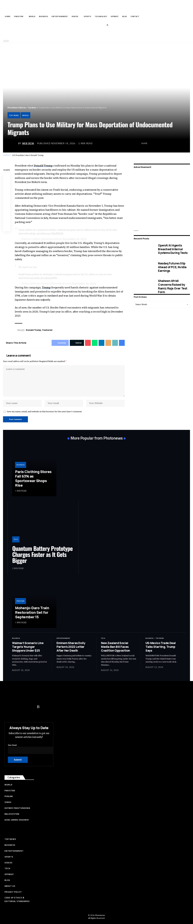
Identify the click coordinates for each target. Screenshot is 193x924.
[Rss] (107, 25)
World (25, 115)
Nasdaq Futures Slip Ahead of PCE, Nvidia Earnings (172, 267)
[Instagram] (103, 25)
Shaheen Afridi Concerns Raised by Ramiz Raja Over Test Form (172, 286)
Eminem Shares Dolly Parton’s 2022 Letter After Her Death (71, 646)
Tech (16, 539)
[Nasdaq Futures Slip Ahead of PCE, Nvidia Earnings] (143, 267)
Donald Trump (43, 165)
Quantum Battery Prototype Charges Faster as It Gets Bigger (42, 554)
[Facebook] (84, 25)
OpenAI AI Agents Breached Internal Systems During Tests (173, 249)
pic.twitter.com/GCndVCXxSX (50, 233)
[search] (96, 34)
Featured (47, 330)
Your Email (12, 745)
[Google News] (98, 25)
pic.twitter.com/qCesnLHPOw (44, 278)
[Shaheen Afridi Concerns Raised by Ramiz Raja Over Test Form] (143, 286)
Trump (46, 287)
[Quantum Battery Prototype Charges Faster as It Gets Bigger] (43, 523)
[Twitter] (89, 25)
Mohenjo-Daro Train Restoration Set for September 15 (32, 612)
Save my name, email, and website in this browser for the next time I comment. (44, 411)
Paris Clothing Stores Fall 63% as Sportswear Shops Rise (33, 478)
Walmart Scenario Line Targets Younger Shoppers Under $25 (28, 646)
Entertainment (63, 638)
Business (21, 465)
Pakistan (20, 601)
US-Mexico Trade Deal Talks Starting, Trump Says (161, 646)
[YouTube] (93, 25)
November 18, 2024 (74, 238)
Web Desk (28, 143)
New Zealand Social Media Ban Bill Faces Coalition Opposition (115, 646)
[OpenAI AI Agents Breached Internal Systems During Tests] (143, 249)
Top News (14, 115)
